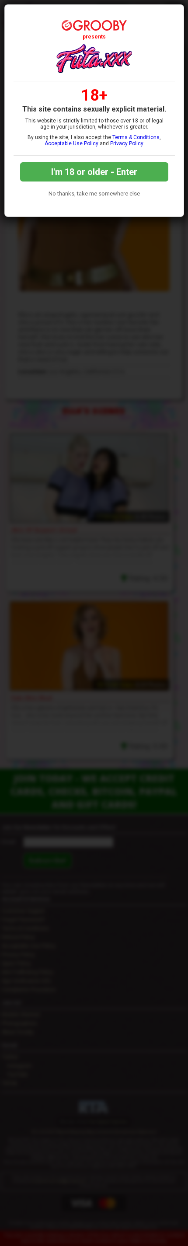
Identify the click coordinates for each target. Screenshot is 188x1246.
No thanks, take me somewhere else (94, 193)
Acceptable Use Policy (71, 143)
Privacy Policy (126, 143)
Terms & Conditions (136, 137)
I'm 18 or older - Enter (94, 172)
